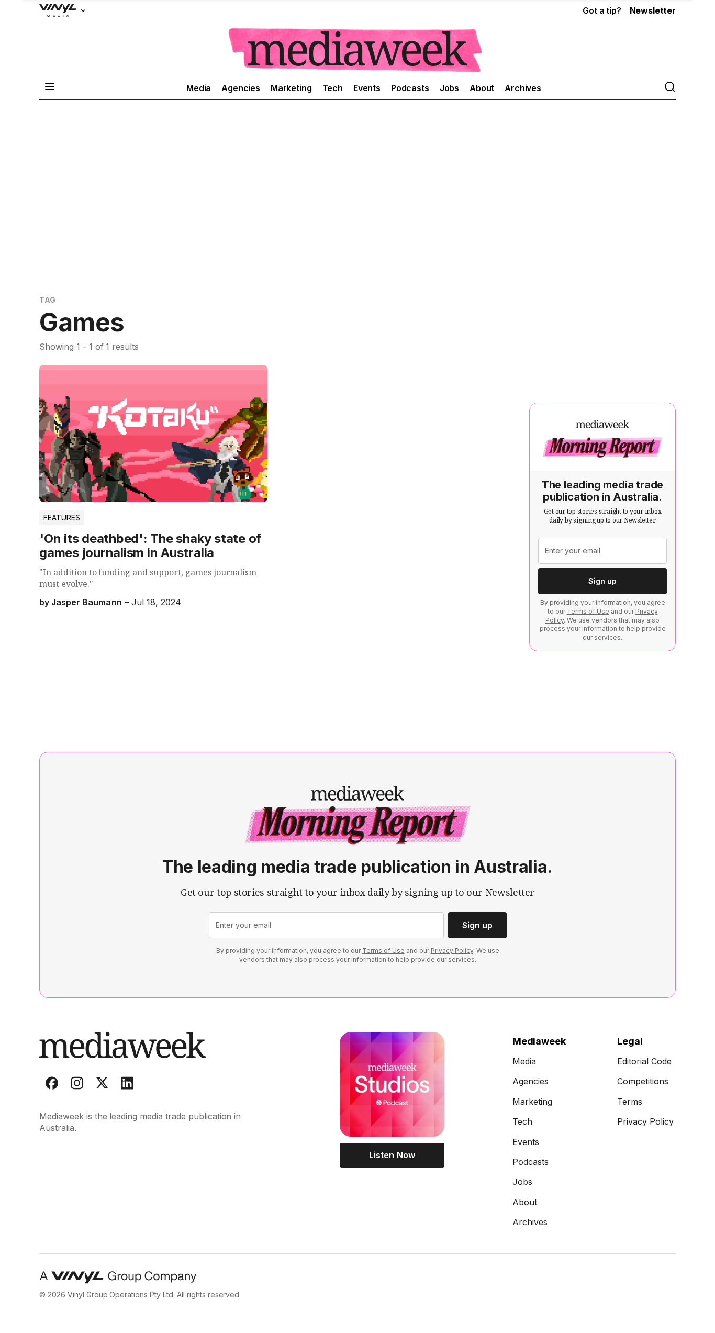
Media (198, 88)
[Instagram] (77, 1085)
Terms (629, 1101)
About (482, 88)
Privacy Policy (452, 950)
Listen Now (392, 1155)
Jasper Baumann (86, 602)
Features (61, 517)
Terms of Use (588, 611)
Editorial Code (644, 1061)
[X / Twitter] (102, 1085)
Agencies (240, 88)
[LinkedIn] (127, 1085)
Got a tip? (602, 10)
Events (367, 88)
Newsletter (653, 10)
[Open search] (669, 88)
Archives (523, 88)
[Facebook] (52, 1085)
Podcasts (410, 88)
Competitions (642, 1081)
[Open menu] (49, 87)
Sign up (602, 580)
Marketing (291, 88)
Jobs (449, 88)
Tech (332, 88)
